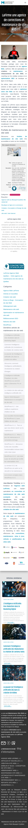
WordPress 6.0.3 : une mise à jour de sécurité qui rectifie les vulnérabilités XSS (13, 458)
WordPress (7, 325)
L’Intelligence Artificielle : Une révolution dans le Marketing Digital (12, 337)
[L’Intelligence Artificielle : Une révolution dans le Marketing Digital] (14, 589)
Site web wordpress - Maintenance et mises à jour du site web (14, 811)
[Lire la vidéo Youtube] (14, 53)
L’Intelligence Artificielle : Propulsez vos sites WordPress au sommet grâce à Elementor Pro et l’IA (12, 381)
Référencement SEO (10, 318)
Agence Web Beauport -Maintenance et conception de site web (13, 399)
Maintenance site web (11, 309)
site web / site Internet (8, 213)
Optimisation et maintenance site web (13, 776)
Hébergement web (9, 306)
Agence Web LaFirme (15, 194)
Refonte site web (9, 321)
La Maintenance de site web (8, 749)
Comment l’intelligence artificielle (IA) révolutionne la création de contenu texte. (13, 347)
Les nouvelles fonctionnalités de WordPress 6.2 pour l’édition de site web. (13, 418)
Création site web (9, 297)
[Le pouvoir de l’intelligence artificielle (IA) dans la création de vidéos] (14, 672)
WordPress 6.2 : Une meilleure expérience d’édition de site (11, 409)
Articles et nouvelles (10, 294)
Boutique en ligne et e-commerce (12, 205)
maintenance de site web (10, 732)
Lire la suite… (10, 622)
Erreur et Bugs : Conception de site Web (13, 767)
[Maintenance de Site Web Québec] (8, 2)
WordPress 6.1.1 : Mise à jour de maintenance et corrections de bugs (12, 437)
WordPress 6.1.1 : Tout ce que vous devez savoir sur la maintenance (13, 427)
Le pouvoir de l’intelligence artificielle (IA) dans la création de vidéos (13, 356)
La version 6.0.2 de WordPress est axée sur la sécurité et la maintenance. (13, 468)
